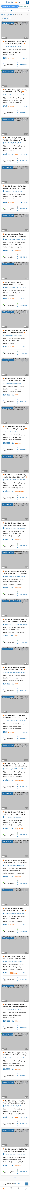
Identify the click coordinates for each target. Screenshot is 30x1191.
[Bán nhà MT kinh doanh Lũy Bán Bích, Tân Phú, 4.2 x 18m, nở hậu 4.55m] (15, 993)
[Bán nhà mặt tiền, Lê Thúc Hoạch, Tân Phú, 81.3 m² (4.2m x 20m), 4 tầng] (15, 752)
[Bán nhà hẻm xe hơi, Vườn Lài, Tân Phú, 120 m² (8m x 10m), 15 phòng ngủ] (15, 801)
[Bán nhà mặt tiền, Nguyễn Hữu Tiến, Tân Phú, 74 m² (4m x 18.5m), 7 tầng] (15, 1041)
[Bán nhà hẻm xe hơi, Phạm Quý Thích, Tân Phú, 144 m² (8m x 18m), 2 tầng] (15, 512)
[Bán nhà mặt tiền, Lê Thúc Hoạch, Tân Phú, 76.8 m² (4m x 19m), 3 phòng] (15, 704)
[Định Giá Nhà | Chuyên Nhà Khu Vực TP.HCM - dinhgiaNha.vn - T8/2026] (13, 2)
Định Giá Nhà (18, 1184)
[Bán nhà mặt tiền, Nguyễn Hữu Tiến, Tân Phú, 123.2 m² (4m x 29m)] (15, 78)
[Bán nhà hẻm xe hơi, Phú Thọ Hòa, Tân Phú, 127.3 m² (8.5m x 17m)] (15, 656)
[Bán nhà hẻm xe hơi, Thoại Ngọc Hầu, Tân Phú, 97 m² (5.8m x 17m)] (15, 897)
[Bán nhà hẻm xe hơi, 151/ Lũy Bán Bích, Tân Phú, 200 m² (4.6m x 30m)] (15, 175)
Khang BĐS (10, 64)
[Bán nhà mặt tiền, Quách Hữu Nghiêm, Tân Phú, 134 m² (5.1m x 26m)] (15, 271)
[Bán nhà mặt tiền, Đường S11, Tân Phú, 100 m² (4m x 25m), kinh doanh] (15, 945)
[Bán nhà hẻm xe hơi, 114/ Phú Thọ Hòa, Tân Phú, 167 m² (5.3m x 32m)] (15, 463)
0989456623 (23, 64)
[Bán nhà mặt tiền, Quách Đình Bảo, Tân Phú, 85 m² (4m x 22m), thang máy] (15, 560)
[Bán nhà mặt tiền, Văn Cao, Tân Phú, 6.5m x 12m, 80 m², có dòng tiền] (15, 319)
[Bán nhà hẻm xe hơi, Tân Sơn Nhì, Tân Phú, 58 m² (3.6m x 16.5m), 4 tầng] (15, 849)
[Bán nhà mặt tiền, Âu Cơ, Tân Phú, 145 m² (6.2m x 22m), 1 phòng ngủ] (15, 415)
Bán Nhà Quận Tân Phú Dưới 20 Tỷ (10, 6)
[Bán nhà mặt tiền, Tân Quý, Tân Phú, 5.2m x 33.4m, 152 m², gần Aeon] (15, 30)
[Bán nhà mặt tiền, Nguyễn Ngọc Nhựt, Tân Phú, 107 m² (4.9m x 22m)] (15, 223)
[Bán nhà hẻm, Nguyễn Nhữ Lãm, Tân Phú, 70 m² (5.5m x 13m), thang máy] (15, 608)
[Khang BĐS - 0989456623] (4, 64)
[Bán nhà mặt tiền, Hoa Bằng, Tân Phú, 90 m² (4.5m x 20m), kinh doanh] (15, 1089)
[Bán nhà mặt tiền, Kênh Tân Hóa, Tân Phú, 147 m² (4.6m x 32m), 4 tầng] (15, 126)
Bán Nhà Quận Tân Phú (8, 15)
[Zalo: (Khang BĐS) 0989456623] (17, 64)
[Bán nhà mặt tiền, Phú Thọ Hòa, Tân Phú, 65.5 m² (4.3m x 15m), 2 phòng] (15, 1138)
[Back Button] (2, 2)
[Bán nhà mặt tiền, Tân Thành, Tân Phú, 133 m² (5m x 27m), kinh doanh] (15, 367)
